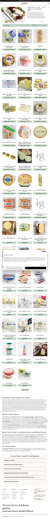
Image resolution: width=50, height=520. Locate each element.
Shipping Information (23, 492)
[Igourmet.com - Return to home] (24, 3)
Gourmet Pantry (14, 497)
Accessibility (18, 516)
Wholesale (23, 516)
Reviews (3, 492)
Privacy (14, 516)
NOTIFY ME (9, 242)
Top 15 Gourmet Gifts (15, 492)
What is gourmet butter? (9, 460)
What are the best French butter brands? (13, 464)
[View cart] (47, 3)
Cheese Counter (14, 494)
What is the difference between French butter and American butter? (19, 477)
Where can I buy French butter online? (12, 468)
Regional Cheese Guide (6, 497)
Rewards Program (23, 494)
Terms (11, 516)
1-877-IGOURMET (40, 495)
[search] (25, 5)
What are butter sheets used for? (11, 481)
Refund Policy (22, 497)
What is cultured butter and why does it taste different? (16, 473)
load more (25, 389)
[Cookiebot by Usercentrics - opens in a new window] (42, 251)
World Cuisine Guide (5, 494)
